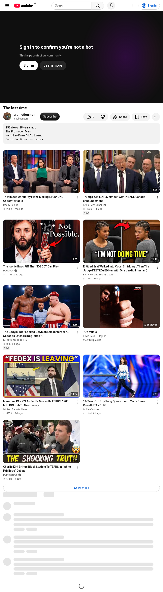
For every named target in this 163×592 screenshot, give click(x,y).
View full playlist (92, 340)
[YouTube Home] (23, 5)
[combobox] (72, 5)
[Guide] (7, 5)
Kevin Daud (89, 336)
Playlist (102, 336)
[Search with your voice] (111, 6)
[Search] (97, 6)
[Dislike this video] (102, 117)
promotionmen (24, 115)
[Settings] (133, 5)
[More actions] (156, 117)
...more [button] (38, 139)
